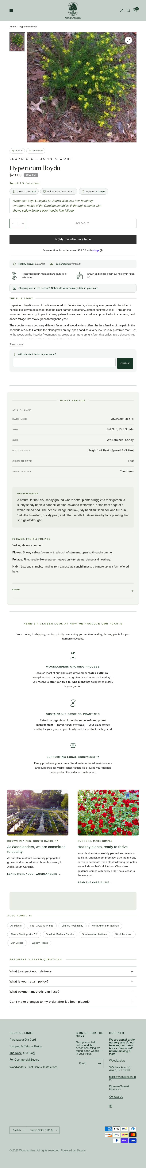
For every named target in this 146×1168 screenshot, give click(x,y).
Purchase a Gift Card (23, 1039)
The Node (16, 1052)
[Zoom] (128, 40)
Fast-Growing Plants (41, 925)
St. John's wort (123, 934)
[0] (134, 10)
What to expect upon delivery (31, 971)
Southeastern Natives (94, 934)
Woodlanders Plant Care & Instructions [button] (34, 1067)
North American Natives (105, 925)
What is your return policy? (29, 981)
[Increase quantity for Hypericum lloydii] (23, 223)
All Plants (16, 925)
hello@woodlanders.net (122, 1078)
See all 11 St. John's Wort (25, 183)
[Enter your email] (99, 1063)
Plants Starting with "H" (23, 934)
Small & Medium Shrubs (60, 934)
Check (125, 363)
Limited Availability (72, 925)
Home (13, 26)
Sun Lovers (17, 942)
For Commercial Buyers (24, 1059)
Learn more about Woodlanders (32, 874)
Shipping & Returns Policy (26, 1046)
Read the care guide (93, 882)
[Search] (128, 10)
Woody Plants (40, 942)
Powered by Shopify (73, 1150)
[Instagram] (113, 1106)
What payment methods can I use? (35, 991)
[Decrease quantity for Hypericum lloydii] (12, 223)
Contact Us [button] (116, 1096)
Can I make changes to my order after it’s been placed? (50, 1001)
